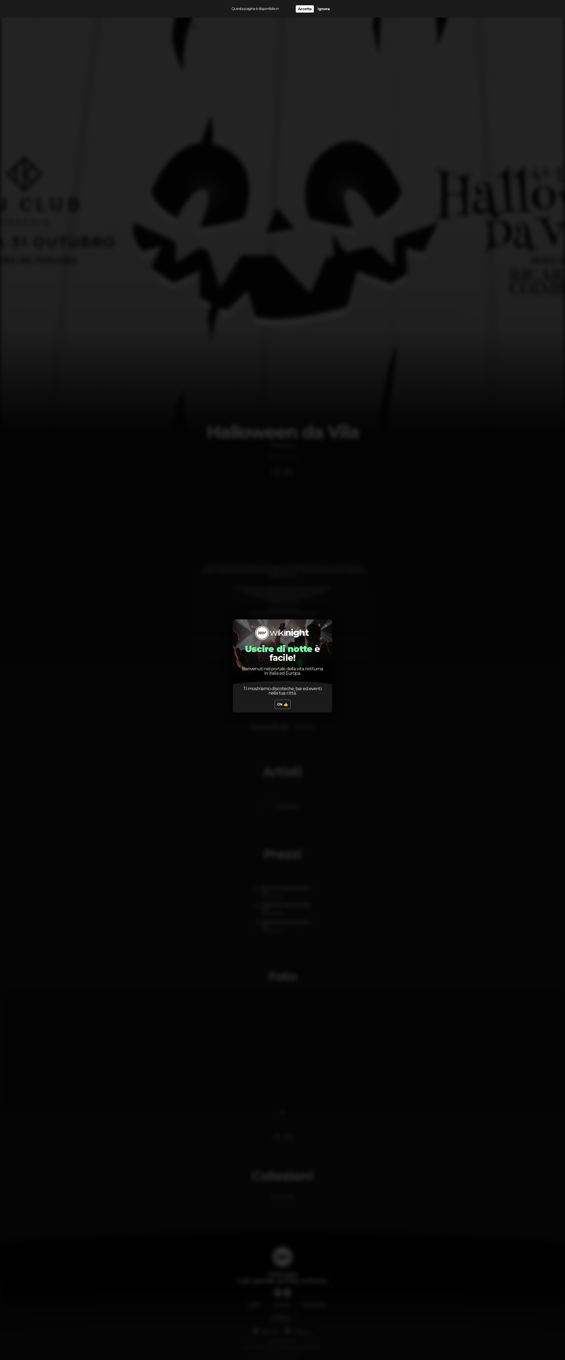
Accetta (304, 9)
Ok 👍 (282, 704)
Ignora (324, 9)
